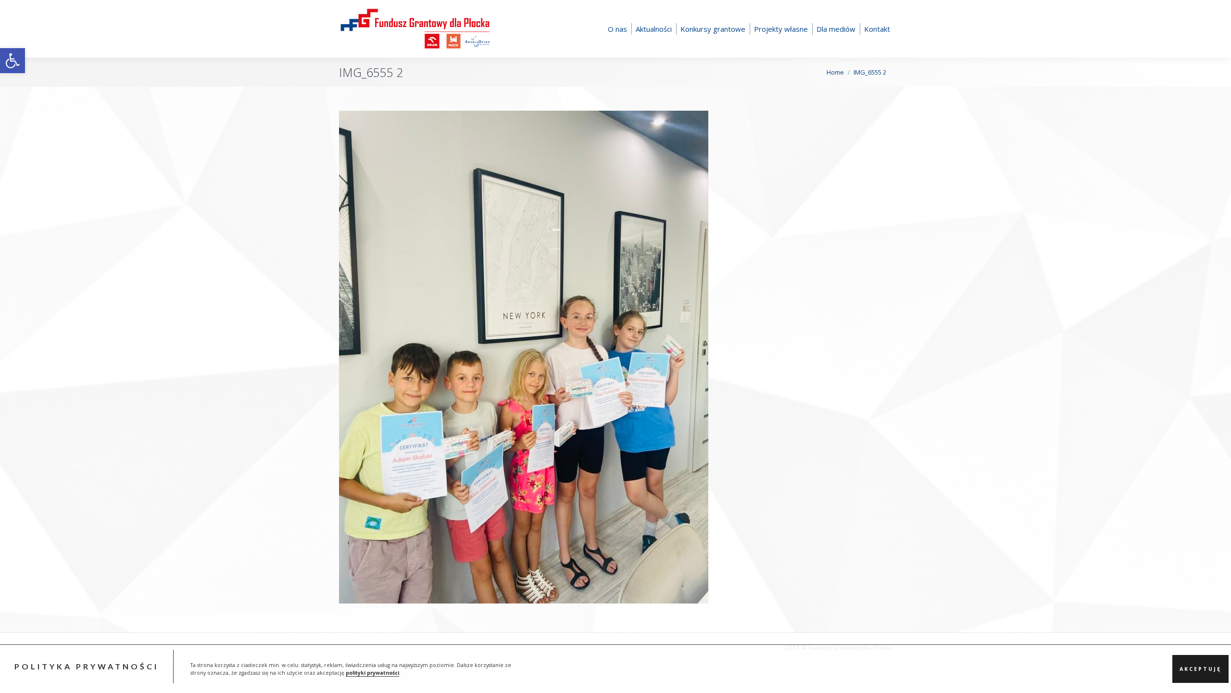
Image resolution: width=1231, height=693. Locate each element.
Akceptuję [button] (1200, 669)
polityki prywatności (372, 672)
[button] (12, 60)
